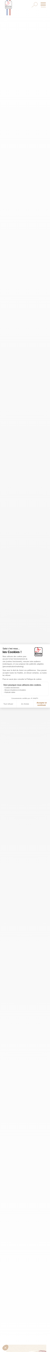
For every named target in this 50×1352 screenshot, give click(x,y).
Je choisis (25, 704)
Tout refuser (8, 704)
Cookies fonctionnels (12, 688)
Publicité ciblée (10, 692)
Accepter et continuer (42, 704)
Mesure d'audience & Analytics (15, 690)
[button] (5, 1348)
